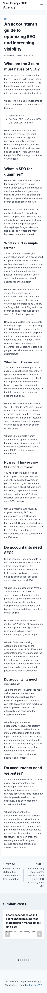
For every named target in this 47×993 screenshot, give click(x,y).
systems (10, 55)
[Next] (39, 933)
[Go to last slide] (7, 933)
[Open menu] (41, 5)
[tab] (18, 960)
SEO (6, 19)
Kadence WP (35, 985)
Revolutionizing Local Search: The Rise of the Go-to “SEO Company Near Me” (36, 875)
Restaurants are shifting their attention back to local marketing (12, 871)
